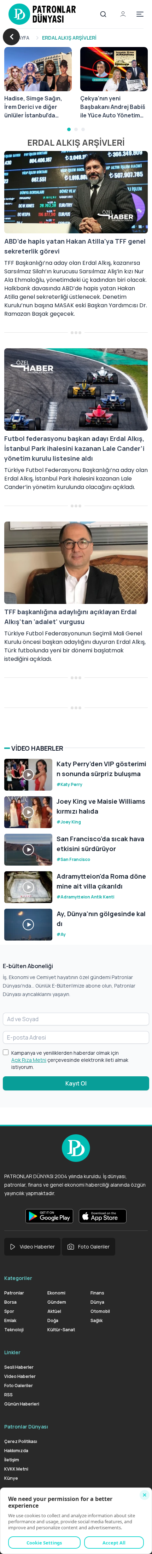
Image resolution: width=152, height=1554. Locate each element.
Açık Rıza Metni (28, 1060)
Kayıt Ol (76, 1083)
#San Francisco (73, 859)
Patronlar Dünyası (26, 1426)
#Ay (61, 934)
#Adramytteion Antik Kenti (85, 897)
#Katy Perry (69, 784)
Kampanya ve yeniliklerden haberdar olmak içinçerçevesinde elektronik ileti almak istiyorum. (69, 1059)
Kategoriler (18, 1278)
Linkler (12, 1352)
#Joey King (69, 822)
